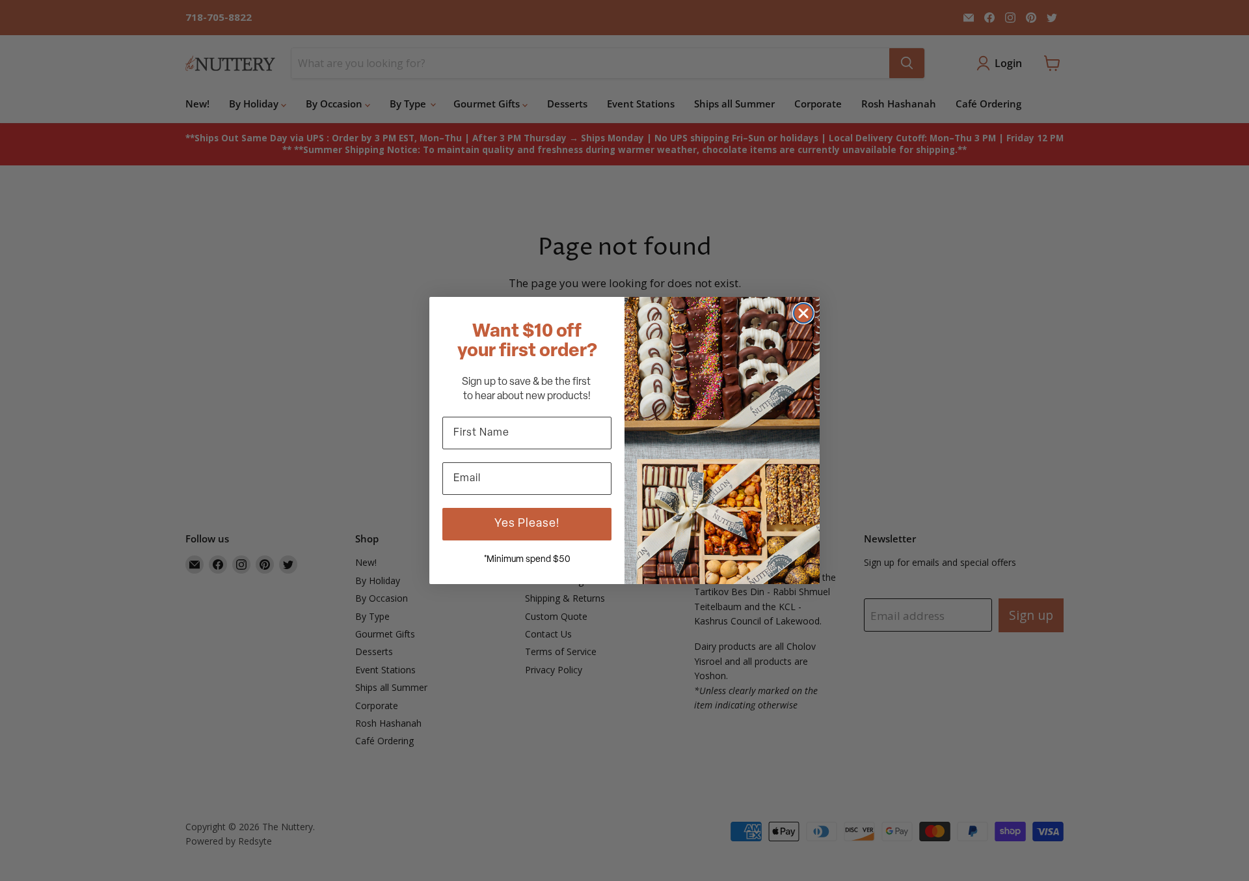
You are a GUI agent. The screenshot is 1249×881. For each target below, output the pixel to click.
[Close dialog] (803, 313)
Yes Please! (526, 524)
